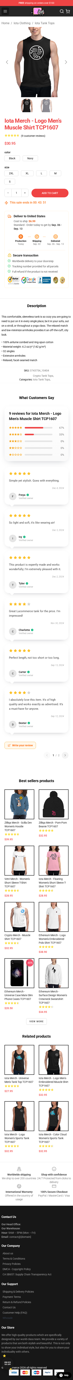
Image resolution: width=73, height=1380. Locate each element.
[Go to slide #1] (27, 105)
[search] (62, 11)
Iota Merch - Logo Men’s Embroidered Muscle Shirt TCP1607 (53, 1082)
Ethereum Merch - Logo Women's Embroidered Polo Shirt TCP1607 (52, 939)
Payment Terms (12, 1296)
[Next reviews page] (65, 755)
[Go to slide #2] (46, 105)
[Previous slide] (7, 62)
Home (5, 23)
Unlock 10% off (7, 1363)
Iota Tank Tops (44, 23)
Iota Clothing (22, 23)
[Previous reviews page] (47, 755)
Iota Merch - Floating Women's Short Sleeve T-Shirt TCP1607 (52, 882)
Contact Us (9, 1307)
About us (8, 1253)
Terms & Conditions (14, 1258)
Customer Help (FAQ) (15, 1312)
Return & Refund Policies (17, 1302)
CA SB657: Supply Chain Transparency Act (27, 1274)
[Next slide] (66, 62)
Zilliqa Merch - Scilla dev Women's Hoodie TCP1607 (18, 826)
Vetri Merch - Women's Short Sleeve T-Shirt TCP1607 (17, 882)
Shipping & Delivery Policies (18, 1291)
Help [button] (66, 1375)
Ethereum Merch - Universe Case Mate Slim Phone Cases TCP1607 (18, 995)
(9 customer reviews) (33, 135)
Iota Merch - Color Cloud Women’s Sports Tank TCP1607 (53, 1138)
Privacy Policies (12, 1263)
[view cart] (68, 11)
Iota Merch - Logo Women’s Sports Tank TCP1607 (16, 1138)
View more (36, 1021)
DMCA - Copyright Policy (17, 1269)
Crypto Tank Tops (43, 375)
